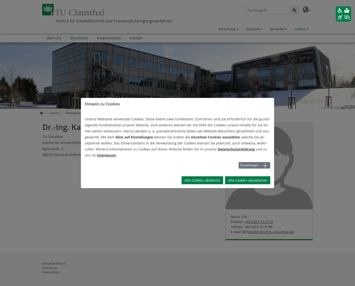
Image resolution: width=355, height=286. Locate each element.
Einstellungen (250, 165)
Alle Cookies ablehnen (202, 180)
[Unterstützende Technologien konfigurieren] (343, 14)
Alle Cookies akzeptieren (247, 180)
